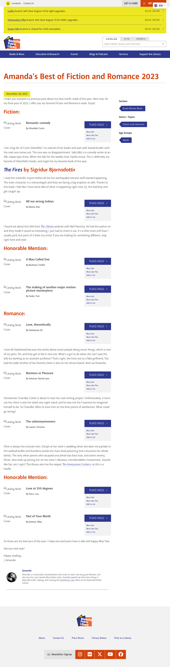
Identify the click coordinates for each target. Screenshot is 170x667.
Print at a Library (122, 638)
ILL (86, 187)
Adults (126, 140)
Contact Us (29, 3)
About (42, 638)
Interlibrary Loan (67, 580)
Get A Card (131, 3)
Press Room (78, 638)
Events (141, 39)
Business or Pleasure (39, 373)
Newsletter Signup (62, 654)
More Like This (92, 135)
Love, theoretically (38, 325)
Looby (11, 11)
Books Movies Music (133, 108)
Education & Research (47, 54)
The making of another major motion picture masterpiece (51, 288)
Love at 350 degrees (39, 488)
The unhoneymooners (40, 421)
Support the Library (150, 54)
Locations (16, 3)
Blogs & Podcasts (99, 54)
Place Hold (97, 124)
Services (123, 54)
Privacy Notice (99, 638)
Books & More (16, 54)
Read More (153, 11)
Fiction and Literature (133, 124)
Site (127, 39)
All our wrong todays (40, 201)
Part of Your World (38, 516)
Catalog (111, 39)
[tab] (112, 39)
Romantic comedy (38, 123)
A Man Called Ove (38, 259)
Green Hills (14, 29)
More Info (90, 132)
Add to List (90, 139)
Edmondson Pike (17, 20)
